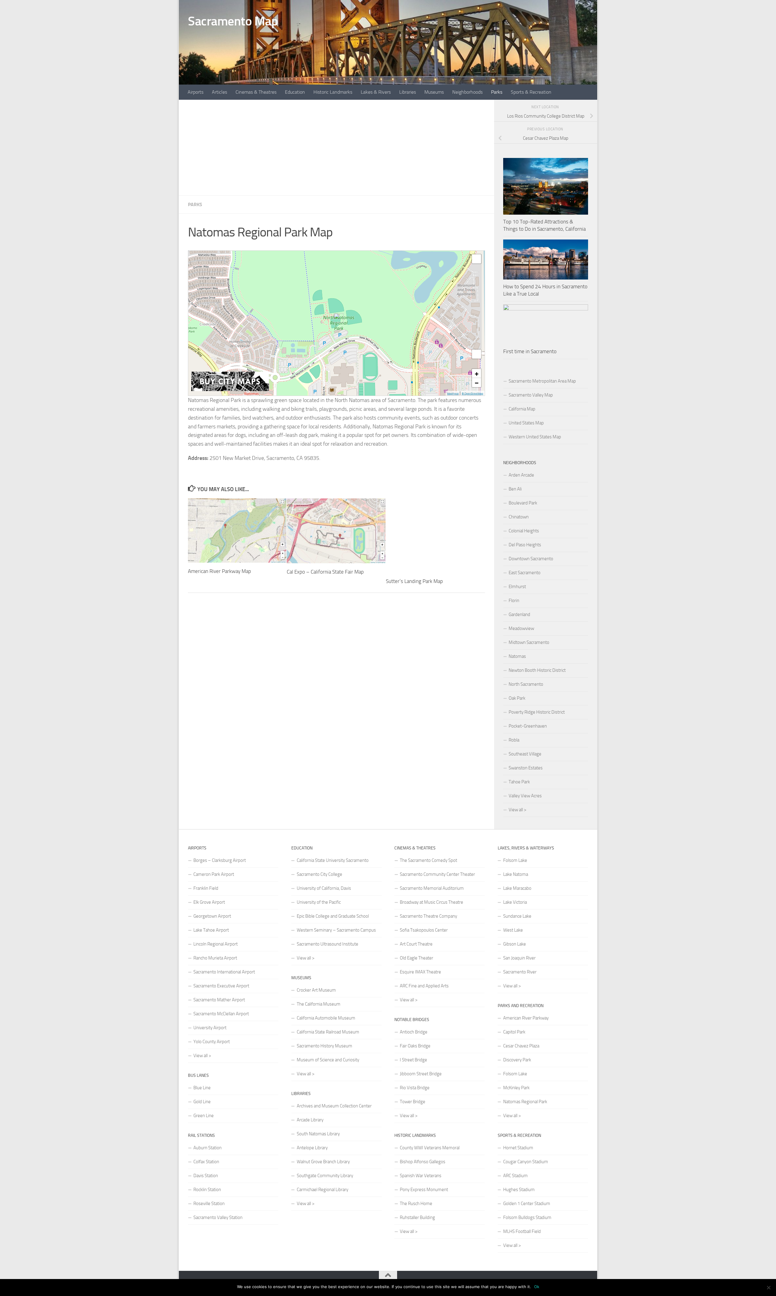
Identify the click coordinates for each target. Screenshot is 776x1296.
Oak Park (517, 698)
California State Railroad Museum (328, 1032)
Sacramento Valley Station (217, 1217)
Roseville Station (209, 1203)
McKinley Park (516, 1087)
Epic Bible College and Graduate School (333, 916)
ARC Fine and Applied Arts (424, 986)
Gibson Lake (514, 944)
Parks (496, 92)
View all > (517, 809)
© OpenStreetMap (472, 393)
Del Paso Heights (525, 545)
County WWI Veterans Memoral (430, 1147)
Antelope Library (312, 1147)
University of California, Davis (324, 888)
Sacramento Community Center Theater (437, 874)
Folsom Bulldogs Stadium (527, 1217)
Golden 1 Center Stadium (526, 1203)
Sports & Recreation (531, 92)
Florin (514, 600)
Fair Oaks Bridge (415, 1046)
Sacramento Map (233, 21)
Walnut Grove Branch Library (323, 1161)
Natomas (517, 656)
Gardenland (519, 614)
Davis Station (205, 1175)
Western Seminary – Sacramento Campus (336, 930)
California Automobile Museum (326, 1018)
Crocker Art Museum (316, 990)
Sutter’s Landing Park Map (414, 581)
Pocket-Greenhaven (528, 726)
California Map (522, 409)
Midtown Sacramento (529, 642)
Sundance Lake (517, 916)
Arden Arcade (521, 475)
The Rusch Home (416, 1203)
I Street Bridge (413, 1060)
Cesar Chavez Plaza (521, 1046)
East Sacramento (524, 572)
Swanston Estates (526, 768)
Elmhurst (517, 586)
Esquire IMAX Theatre (420, 972)
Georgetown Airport (212, 916)
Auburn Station (207, 1147)
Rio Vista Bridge (415, 1087)
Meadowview (521, 628)
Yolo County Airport (211, 1041)
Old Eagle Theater (416, 958)
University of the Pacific (319, 902)
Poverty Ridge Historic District (537, 712)
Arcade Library (310, 1120)
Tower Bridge (412, 1101)
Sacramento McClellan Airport (221, 1013)
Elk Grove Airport (209, 902)
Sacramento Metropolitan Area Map (542, 381)
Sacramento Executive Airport (221, 986)
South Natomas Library (318, 1134)
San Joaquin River (519, 958)
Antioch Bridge (413, 1032)
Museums (434, 92)
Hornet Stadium (518, 1147)
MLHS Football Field (522, 1231)
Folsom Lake (515, 860)
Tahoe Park (519, 782)
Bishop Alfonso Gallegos (422, 1161)
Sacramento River (520, 972)
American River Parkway (526, 1018)
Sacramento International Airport (224, 972)
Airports (195, 92)
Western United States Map (535, 437)
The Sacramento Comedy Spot (428, 860)
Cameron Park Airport (213, 874)
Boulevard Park (523, 503)
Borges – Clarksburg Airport (219, 860)
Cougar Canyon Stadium (525, 1161)
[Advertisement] (336, 147)
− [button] (476, 383)
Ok (536, 1286)
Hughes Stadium (519, 1189)
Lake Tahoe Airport (211, 930)
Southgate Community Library (325, 1175)
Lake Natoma (515, 874)
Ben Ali (515, 489)
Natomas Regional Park (525, 1101)
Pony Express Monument (424, 1189)
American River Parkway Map (219, 571)
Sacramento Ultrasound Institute (327, 944)
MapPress (453, 393)
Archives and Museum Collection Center (334, 1106)
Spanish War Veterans (420, 1175)
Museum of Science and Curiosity (328, 1060)
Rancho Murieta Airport (215, 958)
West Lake (513, 930)
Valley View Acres (525, 796)
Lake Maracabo (517, 888)
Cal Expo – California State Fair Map (325, 572)
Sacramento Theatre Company (428, 916)
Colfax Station (206, 1161)
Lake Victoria (515, 902)
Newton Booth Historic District (537, 670)
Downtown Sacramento (531, 558)
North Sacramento (526, 684)
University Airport (209, 1027)
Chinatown (519, 517)
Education (295, 92)
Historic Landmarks (332, 92)
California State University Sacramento (333, 860)
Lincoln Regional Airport (215, 944)
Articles (219, 92)
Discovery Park (517, 1060)
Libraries (407, 92)
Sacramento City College (319, 874)
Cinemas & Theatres (256, 92)
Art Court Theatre (416, 944)
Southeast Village (525, 754)
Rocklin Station (207, 1189)
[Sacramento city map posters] (230, 389)
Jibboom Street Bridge (421, 1074)
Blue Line (202, 1087)
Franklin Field (205, 888)
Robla (514, 740)
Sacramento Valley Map (531, 395)
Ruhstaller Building (417, 1217)
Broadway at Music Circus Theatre (431, 902)
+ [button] (476, 373)
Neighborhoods (467, 92)
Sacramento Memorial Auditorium (432, 888)
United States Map (526, 423)
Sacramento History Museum (324, 1046)
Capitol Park (514, 1032)
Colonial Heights (524, 531)
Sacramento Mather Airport (219, 1000)
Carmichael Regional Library (322, 1189)
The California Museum (318, 1004)
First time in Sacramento (530, 351)
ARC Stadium (515, 1175)
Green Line (203, 1115)
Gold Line (202, 1101)
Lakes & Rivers (376, 92)
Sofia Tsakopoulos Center (424, 930)
